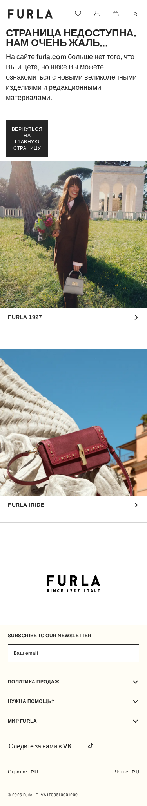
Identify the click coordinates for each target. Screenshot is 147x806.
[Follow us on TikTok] (90, 746)
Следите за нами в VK (40, 746)
